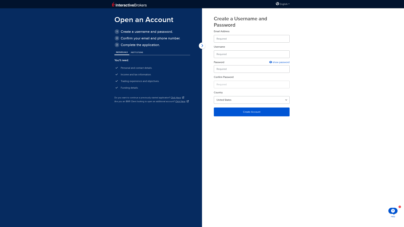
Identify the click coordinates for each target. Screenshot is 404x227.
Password (219, 62)
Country (218, 92)
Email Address (221, 31)
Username (219, 46)
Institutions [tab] (137, 52)
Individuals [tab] (122, 52)
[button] (282, 4)
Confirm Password (224, 77)
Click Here (176, 97)
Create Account (251, 112)
